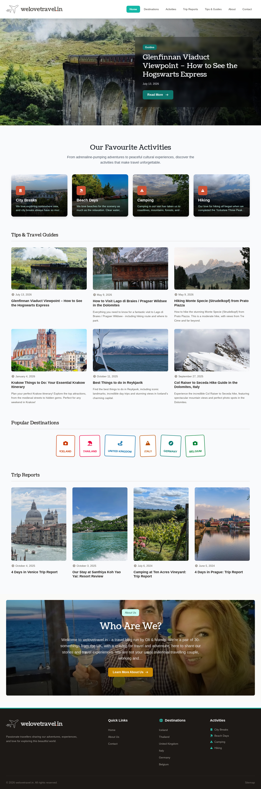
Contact (247, 9)
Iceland (163, 729)
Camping (219, 741)
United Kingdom (168, 743)
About (232, 9)
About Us (113, 736)
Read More (155, 94)
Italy (161, 750)
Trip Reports (190, 9)
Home (133, 9)
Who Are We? (130, 626)
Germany (164, 757)
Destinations (151, 9)
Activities (171, 9)
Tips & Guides (213, 9)
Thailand (164, 736)
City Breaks (221, 729)
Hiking (218, 747)
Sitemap (250, 782)
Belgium (164, 764)
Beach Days (221, 735)
